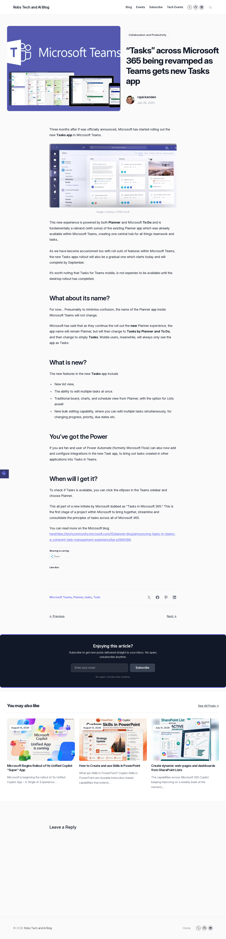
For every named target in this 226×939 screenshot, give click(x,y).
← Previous (56, 616)
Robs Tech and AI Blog (31, 7)
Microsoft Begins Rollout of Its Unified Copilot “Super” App (39, 768)
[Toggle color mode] (210, 7)
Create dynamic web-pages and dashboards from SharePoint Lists (183, 768)
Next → (172, 616)
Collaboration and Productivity (147, 34)
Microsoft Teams (60, 597)
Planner (78, 597)
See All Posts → (208, 706)
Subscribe (142, 667)
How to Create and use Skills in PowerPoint (109, 766)
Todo (96, 597)
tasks (88, 597)
